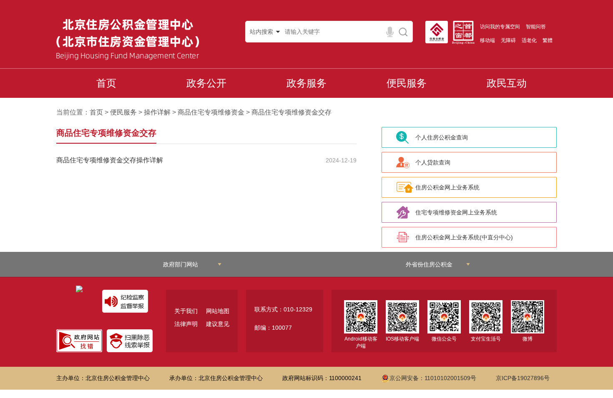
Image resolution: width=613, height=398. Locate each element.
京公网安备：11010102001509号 (432, 378)
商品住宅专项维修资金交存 (291, 112)
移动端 (487, 40)
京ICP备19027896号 (523, 378)
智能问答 (536, 27)
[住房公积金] (438, 32)
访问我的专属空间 (500, 27)
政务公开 (206, 83)
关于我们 (186, 311)
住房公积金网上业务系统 (447, 187)
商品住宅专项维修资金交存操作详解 (109, 160)
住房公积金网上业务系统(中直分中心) (464, 237)
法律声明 (186, 324)
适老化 (529, 40)
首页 (106, 83)
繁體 (548, 40)
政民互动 (507, 83)
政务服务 (306, 83)
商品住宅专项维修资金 (211, 112)
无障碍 (508, 40)
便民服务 (407, 83)
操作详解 (157, 112)
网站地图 (217, 311)
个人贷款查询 (432, 162)
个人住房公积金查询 (441, 137)
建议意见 (217, 324)
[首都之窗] (465, 32)
